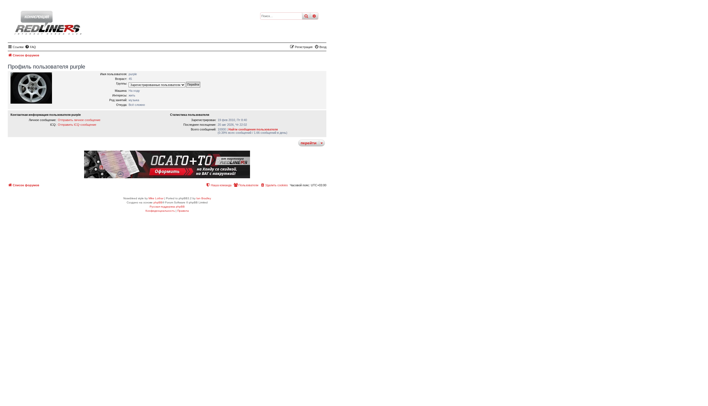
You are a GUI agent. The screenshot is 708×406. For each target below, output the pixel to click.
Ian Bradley (203, 198)
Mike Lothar (156, 198)
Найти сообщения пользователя (253, 129)
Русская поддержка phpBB (167, 206)
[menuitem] (30, 47)
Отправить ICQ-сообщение (77, 124)
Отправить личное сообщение (79, 120)
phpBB (157, 202)
